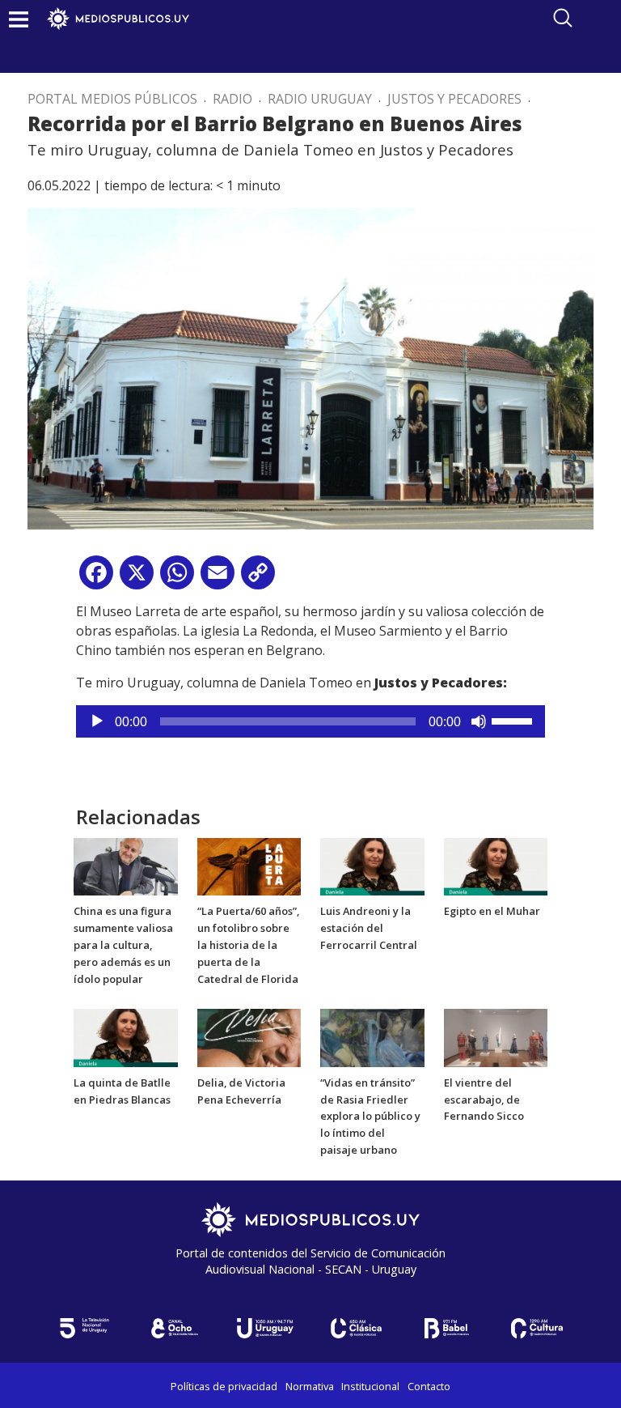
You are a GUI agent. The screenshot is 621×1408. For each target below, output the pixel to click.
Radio (232, 99)
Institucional (370, 1386)
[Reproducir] (97, 721)
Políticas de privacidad (224, 1386)
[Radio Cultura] (536, 1328)
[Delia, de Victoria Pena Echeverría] (249, 1037)
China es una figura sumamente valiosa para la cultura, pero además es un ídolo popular (123, 944)
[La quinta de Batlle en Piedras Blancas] (126, 1037)
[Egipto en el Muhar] (496, 865)
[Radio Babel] (446, 1328)
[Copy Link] (258, 578)
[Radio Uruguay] (265, 1328)
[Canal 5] (84, 1328)
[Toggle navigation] (18, 19)
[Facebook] (96, 578)
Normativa (309, 1386)
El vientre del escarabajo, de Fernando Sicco (484, 1099)
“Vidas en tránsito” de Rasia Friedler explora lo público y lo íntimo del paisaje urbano (370, 1116)
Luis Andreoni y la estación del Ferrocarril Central (368, 928)
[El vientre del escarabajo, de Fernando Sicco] (496, 1037)
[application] (310, 721)
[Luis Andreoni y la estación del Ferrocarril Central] (372, 865)
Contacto (429, 1386)
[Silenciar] (479, 721)
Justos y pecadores (454, 99)
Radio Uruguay (320, 99)
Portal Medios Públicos (112, 99)
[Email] (217, 578)
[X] (136, 578)
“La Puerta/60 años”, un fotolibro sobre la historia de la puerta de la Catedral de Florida (248, 944)
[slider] (514, 719)
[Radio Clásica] (355, 1328)
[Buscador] (562, 18)
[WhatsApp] (177, 578)
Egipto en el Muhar (492, 911)
